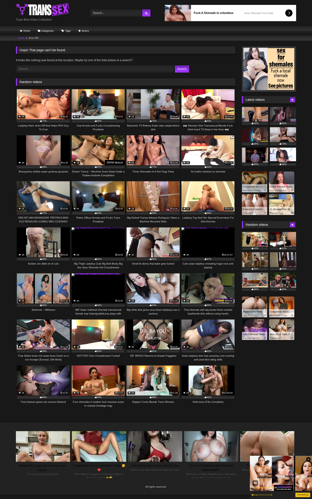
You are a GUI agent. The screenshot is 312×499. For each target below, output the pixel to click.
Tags (68, 30)
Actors (85, 30)
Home (26, 30)
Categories (47, 30)
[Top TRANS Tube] (43, 10)
